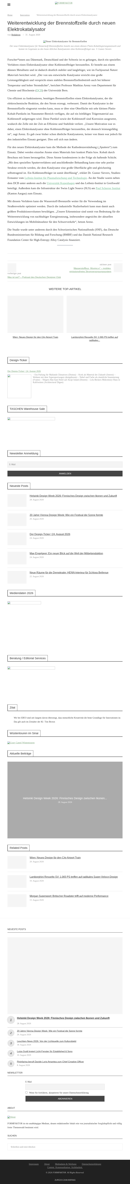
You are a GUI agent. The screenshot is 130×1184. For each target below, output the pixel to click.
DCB (39, 90)
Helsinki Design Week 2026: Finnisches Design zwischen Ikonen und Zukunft (73, 495)
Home (10, 15)
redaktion (15, 35)
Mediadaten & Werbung (65, 1164)
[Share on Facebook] (61, 257)
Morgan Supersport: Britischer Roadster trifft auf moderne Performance (69, 896)
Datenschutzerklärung (91, 1164)
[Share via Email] (67, 257)
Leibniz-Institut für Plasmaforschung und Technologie (56, 177)
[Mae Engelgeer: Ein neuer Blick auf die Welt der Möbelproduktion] (16, 558)
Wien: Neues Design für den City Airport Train (35, 337)
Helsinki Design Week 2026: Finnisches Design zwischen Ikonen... (65, 798)
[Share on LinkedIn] (64, 257)
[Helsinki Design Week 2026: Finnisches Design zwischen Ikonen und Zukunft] (16, 500)
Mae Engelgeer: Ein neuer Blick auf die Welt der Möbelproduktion (66, 553)
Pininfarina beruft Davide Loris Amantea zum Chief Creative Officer (50, 1061)
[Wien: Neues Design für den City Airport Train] (35, 314)
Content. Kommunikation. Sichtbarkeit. (65, 1167)
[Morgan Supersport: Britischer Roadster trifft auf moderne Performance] (16, 900)
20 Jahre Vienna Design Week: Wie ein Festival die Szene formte (66, 515)
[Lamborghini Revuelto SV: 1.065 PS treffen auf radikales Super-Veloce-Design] (95, 314)
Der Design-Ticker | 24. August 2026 (24, 371)
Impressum (34, 1164)
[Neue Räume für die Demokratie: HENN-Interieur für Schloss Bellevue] (16, 577)
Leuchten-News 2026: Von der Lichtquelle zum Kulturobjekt (46, 1041)
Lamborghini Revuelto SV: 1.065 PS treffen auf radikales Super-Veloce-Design (74, 876)
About (47, 1164)
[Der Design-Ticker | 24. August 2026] (19, 386)
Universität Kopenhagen (61, 183)
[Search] (121, 4)
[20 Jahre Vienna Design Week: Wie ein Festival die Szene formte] (16, 519)
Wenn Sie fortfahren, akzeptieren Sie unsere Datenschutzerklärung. (59, 1093)
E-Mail (28, 1082)
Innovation (25, 15)
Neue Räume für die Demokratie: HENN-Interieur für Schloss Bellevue (69, 572)
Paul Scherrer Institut (108, 188)
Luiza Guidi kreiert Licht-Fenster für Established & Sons (44, 1051)
